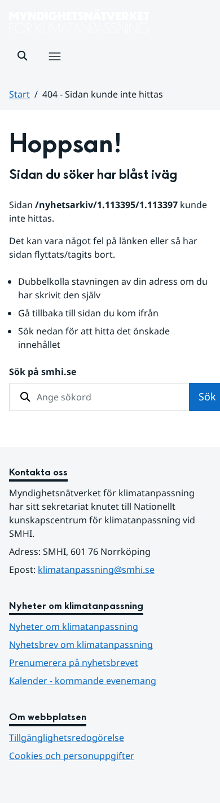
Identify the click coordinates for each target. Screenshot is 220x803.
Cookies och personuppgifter (71, 755)
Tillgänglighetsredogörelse (66, 737)
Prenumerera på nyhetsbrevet (110, 662)
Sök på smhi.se (42, 371)
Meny (54, 68)
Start (19, 94)
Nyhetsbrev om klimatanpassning (81, 644)
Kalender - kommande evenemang (82, 680)
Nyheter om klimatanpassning (73, 626)
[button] (22, 55)
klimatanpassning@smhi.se (96, 569)
